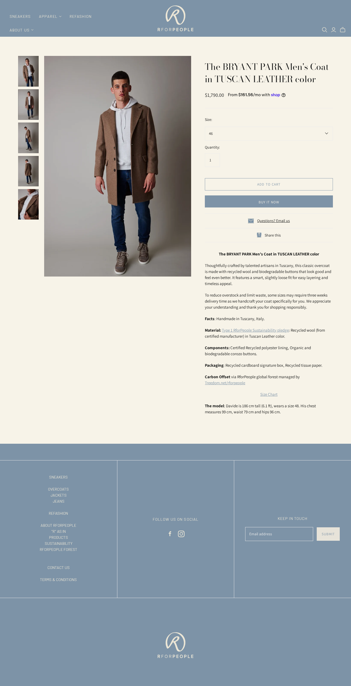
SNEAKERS (20, 16)
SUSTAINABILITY (58, 543)
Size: (208, 119)
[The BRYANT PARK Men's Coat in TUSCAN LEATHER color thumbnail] (28, 71)
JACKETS (58, 495)
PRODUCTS (58, 537)
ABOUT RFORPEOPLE (58, 525)
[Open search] (324, 30)
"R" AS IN (58, 531)
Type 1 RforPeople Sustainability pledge (255, 330)
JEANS (58, 501)
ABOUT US (20, 30)
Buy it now (269, 202)
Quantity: (212, 147)
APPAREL (48, 16)
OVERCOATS (58, 489)
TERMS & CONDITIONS (58, 579)
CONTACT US (58, 567)
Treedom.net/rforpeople (225, 382)
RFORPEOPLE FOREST (58, 549)
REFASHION (81, 16)
